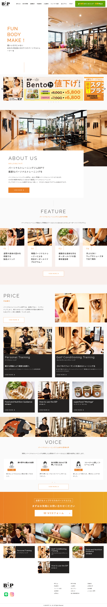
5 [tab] (58, 102)
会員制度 (56, 591)
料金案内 (39, 4)
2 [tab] (51, 102)
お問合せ (56, 593)
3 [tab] (53, 102)
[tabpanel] (53, 89)
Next (105, 88)
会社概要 (90, 588)
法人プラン (64, 4)
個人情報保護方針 (75, 593)
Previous (2, 88)
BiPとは (18, 4)
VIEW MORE (18, 190)
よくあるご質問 (91, 591)
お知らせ (73, 591)
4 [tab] (56, 102)
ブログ (71, 4)
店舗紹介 (32, 4)
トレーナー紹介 (55, 4)
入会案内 (46, 4)
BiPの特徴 (25, 4)
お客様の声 (90, 586)
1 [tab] (48, 102)
